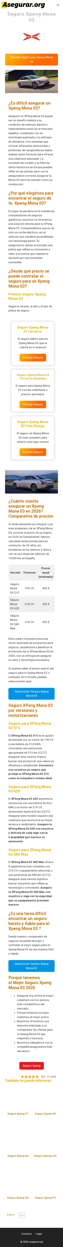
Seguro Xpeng (31, 1065)
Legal (39, 1233)
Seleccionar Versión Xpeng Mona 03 (32, 693)
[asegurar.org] (24, 5)
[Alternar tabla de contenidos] (20, 1215)
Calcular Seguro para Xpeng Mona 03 (31, 59)
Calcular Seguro (33, 357)
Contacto (26, 1233)
